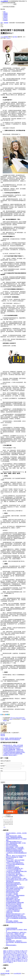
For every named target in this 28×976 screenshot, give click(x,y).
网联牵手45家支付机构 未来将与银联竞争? (16, 936)
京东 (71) (10, 955)
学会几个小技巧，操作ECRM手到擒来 (15, 860)
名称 (2, 763)
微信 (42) (13, 959)
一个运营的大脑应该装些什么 (13, 909)
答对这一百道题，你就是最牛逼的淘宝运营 (11, 738)
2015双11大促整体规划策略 (12, 896)
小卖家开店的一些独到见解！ (13, 911)
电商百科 (5, 16)
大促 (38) (25, 961)
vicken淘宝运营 (17, 973)
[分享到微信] (9, 714)
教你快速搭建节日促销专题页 (13, 882)
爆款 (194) (24, 950)
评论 (2, 770)
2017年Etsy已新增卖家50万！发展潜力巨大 (16, 932)
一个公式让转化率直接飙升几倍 (13, 870)
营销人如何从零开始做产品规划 (13, 905)
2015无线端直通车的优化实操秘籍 (14, 908)
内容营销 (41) (18, 959)
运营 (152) (15, 952)
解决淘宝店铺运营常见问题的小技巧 (14, 915)
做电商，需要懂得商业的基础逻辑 (14, 837)
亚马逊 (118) (17, 953)
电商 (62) (10, 957)
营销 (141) (24, 952)
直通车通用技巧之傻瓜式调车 (13, 899)
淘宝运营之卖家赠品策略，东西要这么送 (13, 749)
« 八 (4, 827)
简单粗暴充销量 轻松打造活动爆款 (14, 922)
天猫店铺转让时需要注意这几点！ (14, 841)
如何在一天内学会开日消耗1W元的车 (15, 935)
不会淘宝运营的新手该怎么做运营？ (12, 748)
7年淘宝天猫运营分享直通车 (13, 901)
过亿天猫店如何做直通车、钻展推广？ (15, 875)
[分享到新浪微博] (4, 714)
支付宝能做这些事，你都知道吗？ (14, 940)
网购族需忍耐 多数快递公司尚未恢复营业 (16, 916)
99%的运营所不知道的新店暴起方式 (14, 851)
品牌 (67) (24, 955)
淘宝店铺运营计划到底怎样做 (13, 889)
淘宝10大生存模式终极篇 (12, 845)
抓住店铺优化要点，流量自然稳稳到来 (15, 895)
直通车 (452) (5, 950)
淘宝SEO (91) (14, 954)
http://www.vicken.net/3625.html (17, 717)
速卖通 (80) (19, 954)
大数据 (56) (23, 957)
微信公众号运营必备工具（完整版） (14, 857)
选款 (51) (9, 958)
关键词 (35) (10, 962)
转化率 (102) (8, 954)
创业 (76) (24, 954)
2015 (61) (14, 957)
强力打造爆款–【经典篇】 (12, 921)
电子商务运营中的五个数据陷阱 (13, 904)
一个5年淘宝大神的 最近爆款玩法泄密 (15, 864)
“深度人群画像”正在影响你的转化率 (14, 888)
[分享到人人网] (7, 714)
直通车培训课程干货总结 (12, 898)
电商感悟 (6, 22)
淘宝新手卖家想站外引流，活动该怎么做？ (13, 750)
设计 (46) (5, 959)
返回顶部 (3, 973)
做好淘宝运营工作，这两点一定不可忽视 (13, 745)
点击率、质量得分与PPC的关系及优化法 (10, 739)
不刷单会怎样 (9, 912)
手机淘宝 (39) (20, 961)
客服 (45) (9, 959)
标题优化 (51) (14, 958)
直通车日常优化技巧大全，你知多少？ (15, 887)
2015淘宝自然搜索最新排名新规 (13, 906)
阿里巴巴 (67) (19, 955)
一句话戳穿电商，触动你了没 (13, 861)
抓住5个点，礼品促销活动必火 (13, 877)
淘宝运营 (3, 735)
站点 (2, 768)
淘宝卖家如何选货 (10, 865)
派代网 (7, 971)
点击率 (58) (18, 957)
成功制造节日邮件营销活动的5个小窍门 (15, 913)
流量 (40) (15, 961)
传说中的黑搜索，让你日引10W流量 (14, 847)
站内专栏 (3, 734)
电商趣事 (5, 14)
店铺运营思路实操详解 (11, 885)
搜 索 (15, 4)
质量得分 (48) (20, 958)
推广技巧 (5, 18)
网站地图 (7, 973)
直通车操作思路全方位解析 (12, 891)
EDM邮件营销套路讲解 (11, 928)
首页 (4, 11)
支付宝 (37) (5, 962)
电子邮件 (3, 765)
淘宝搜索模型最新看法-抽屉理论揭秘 (15, 902)
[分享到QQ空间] (2, 714)
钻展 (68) (14, 955)
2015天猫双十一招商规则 (12, 894)
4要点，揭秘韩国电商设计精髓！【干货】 (16, 843)
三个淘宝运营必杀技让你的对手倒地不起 (13, 746)
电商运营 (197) (12, 950)
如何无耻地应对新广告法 (12, 892)
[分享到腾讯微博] (5, 714)
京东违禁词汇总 (10, 858)
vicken (2, 36)
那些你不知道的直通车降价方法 (13, 884)
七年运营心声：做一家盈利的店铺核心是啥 (16, 871)
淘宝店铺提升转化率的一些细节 (13, 835)
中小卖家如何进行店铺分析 (12, 867)
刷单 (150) (20, 952)
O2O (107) (22, 953)
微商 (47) (25, 958)
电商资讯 (5, 13)
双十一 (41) (23, 959)
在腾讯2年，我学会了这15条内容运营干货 (16, 855)
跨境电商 (5, 20)
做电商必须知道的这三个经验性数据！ (15, 848)
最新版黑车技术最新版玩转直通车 (14, 850)
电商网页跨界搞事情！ (11, 945)
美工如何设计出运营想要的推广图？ (14, 868)
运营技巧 (5, 17)
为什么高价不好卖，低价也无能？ (14, 874)
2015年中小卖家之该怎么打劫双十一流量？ (16, 878)
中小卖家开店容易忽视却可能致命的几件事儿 (14, 752)
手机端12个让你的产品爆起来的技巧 (14, 862)
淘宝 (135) (5, 953)
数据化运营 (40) (9, 961)
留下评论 (15, 36)
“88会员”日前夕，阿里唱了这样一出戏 (15, 933)
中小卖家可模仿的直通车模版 (13, 872)
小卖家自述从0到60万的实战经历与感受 (12, 753)
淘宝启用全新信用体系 (11, 844)
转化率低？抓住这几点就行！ (10, 755)
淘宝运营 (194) (18, 950)
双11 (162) (11, 952)
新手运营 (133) (11, 953)
